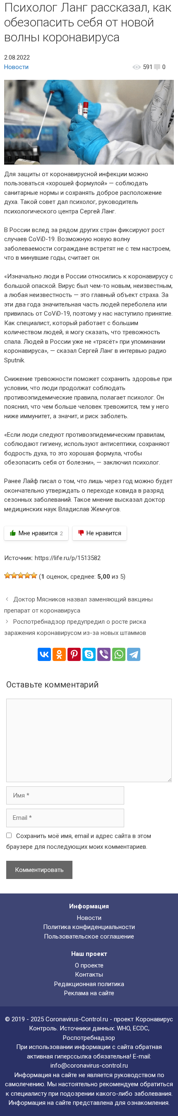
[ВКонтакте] (44, 654)
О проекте (89, 965)
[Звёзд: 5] (34, 575)
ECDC (140, 1028)
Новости (16, 67)
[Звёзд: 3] (20, 575)
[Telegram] (133, 654)
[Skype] (89, 654)
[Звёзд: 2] (14, 575)
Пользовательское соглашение (89, 936)
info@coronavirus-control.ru (89, 1065)
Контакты (89, 974)
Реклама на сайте (89, 993)
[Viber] (104, 654)
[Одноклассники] (59, 654)
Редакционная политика (89, 984)
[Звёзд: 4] (27, 575)
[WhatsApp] (118, 654)
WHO (123, 1028)
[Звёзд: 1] (7, 575)
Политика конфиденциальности (89, 927)
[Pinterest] (74, 654)
